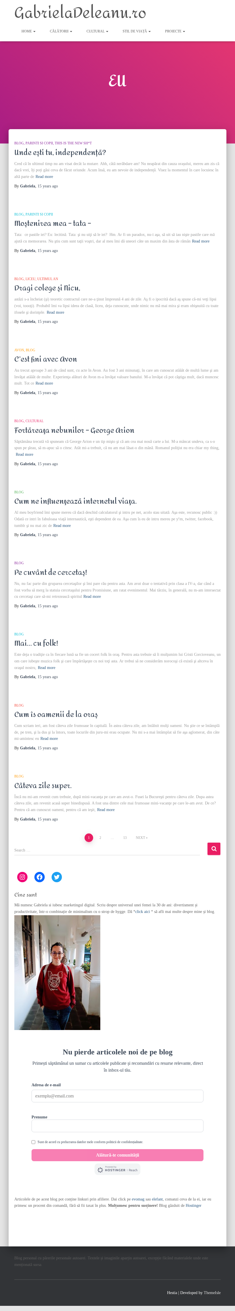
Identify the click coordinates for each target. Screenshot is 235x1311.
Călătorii (59, 31)
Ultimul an (47, 279)
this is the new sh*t (73, 143)
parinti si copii (39, 143)
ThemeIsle (212, 1293)
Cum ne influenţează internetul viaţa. (75, 501)
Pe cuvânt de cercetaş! (50, 572)
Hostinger (193, 1205)
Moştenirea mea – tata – (52, 223)
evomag (138, 1199)
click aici (143, 911)
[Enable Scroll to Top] (223, 1299)
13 (125, 838)
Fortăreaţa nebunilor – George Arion (74, 430)
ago (48, 186)
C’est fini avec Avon (45, 359)
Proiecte (173, 31)
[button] (34, 31)
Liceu (31, 279)
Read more (44, 176)
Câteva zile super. (43, 786)
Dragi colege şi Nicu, (47, 288)
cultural (96, 31)
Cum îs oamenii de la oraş (56, 715)
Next (140, 838)
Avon (19, 350)
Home (27, 31)
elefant (157, 1199)
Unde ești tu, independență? (60, 153)
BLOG (19, 143)
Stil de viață (135, 31)
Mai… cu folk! (36, 643)
